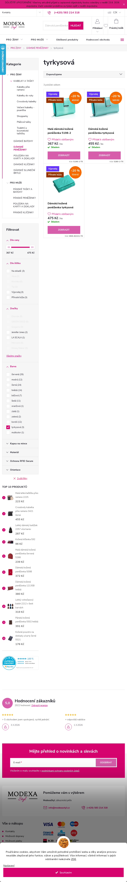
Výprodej (17, 292)
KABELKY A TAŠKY (24, 81)
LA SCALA (18, 337)
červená (17, 374)
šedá (16, 400)
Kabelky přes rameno (23, 88)
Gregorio (17, 327)
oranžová (17, 406)
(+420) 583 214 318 (97, 807)
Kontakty (6, 12)
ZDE (73, 859)
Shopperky (22, 116)
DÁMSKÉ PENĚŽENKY (20, 148)
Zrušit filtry (22, 478)
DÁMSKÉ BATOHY (23, 141)
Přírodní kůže (19, 297)
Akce (15, 276)
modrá (17, 379)
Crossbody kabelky (26, 101)
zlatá (15, 411)
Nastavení (8, 865)
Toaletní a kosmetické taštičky (22, 130)
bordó (16, 422)
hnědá (16, 390)
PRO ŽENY (16, 74)
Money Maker (19, 348)
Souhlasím (66, 872)
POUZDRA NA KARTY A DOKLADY (24, 157)
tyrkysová (17, 427)
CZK (115, 12)
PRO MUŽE (16, 182)
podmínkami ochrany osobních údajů (60, 770)
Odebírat (106, 762)
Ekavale (17, 316)
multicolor (17, 432)
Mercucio (17, 342)
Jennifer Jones (19, 332)
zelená (16, 416)
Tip (14, 286)
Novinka (17, 281)
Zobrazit (64, 155)
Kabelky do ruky (25, 95)
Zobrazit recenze (39, 705)
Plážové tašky (24, 122)
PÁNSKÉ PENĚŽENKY (24, 198)
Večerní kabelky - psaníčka (25, 109)
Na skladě (18, 271)
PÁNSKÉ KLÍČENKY (23, 212)
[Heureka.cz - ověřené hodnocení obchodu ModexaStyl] (20, 663)
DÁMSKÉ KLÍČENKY (24, 164)
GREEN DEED (20, 321)
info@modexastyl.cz (59, 807)
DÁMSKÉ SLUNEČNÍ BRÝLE (24, 172)
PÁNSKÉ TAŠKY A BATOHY (22, 191)
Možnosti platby (13, 841)
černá (16, 385)
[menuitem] (14, 40)
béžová (16, 395)
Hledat (76, 25)
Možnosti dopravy (14, 836)
